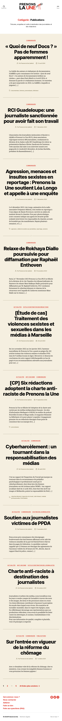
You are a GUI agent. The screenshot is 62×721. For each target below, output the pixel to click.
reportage (39, 229)
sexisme (45, 229)
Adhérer (6, 703)
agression (14, 229)
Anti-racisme (30, 377)
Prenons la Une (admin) (27, 63)
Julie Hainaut (37, 496)
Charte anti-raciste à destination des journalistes (31, 576)
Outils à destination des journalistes (41, 565)
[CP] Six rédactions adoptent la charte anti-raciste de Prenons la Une (31, 388)
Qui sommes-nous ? (11, 697)
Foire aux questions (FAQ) (13, 708)
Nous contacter (9, 700)
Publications (41, 636)
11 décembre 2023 (41, 127)
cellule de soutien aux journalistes (26, 229)
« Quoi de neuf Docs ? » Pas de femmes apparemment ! (31, 51)
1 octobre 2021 (41, 658)
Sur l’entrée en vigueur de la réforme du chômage (31, 647)
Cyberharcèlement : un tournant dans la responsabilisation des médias (31, 455)
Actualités (18, 307)
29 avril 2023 (41, 341)
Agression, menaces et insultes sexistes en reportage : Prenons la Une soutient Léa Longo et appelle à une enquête (31, 182)
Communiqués (31, 40)
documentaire (15, 90)
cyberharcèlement (16, 496)
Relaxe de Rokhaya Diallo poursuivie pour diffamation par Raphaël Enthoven (31, 257)
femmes (22, 90)
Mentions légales (25, 717)
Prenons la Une (13, 717)
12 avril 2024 (41, 63)
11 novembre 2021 (41, 529)
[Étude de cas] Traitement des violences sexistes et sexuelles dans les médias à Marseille (31, 324)
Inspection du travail (27, 496)
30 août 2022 (41, 469)
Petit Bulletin (23, 498)
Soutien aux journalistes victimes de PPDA (31, 520)
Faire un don (8, 705)
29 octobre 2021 (41, 588)
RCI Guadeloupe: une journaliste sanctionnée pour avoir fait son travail (31, 115)
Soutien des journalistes (41, 512)
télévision (35, 90)
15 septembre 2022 (41, 400)
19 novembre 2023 (41, 271)
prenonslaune (28, 90)
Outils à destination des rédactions (35, 307)
